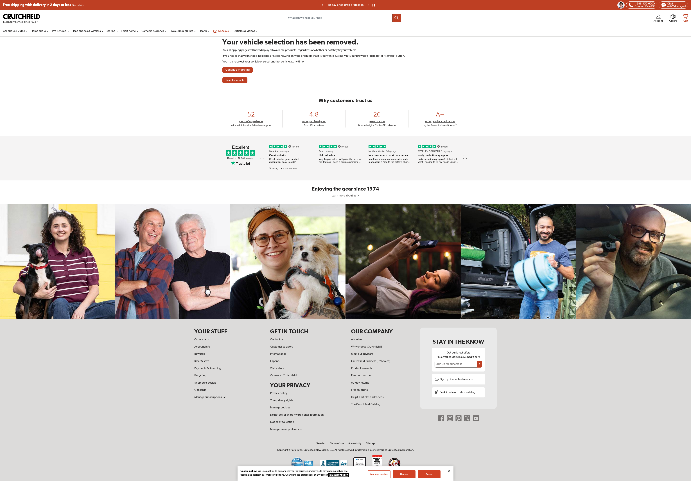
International (278, 354)
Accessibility (355, 443)
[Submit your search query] (396, 18)
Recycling (200, 375)
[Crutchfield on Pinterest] (458, 418)
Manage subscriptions (208, 397)
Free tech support (362, 375)
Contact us (276, 339)
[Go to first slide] (368, 5)
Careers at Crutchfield (283, 375)
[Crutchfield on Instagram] (449, 418)
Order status (202, 339)
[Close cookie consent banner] (449, 470)
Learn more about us (344, 195)
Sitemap (370, 443)
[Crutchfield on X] (467, 418)
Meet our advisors (362, 354)
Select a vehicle (234, 80)
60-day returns (345, 5)
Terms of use (337, 443)
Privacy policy (278, 393)
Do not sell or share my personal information (297, 414)
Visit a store (277, 368)
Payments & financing (207, 368)
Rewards (199, 354)
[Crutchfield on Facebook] (441, 418)
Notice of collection (282, 422)
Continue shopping (237, 69)
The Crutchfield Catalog (365, 404)
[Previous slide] (322, 5)
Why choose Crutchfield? (366, 346)
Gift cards (200, 390)
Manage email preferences (286, 429)
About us (356, 339)
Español (275, 361)
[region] (345, 261)
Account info (202, 346)
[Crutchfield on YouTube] (475, 418)
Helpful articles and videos (367, 397)
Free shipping (43, 5)
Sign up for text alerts (455, 379)
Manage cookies (280, 407)
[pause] (373, 5)
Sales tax (321, 443)
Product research (361, 368)
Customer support (281, 346)
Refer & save (201, 361)
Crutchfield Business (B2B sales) (370, 361)
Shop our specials (205, 382)
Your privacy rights (281, 400)
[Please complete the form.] (479, 364)
